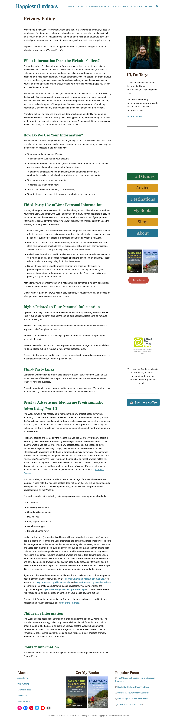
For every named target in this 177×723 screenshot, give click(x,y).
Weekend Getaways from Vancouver (132, 693)
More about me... (135, 116)
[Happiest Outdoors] (38, 6)
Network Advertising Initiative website (93, 582)
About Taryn (22, 678)
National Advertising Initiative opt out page (84, 579)
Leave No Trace (24, 690)
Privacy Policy (23, 701)
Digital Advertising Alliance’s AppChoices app (64, 589)
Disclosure (22, 696)
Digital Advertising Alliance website (53, 582)
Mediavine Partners (69, 603)
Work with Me (23, 684)
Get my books (138, 280)
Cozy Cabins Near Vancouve (129, 704)
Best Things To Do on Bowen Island (132, 699)
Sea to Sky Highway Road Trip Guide (133, 687)
